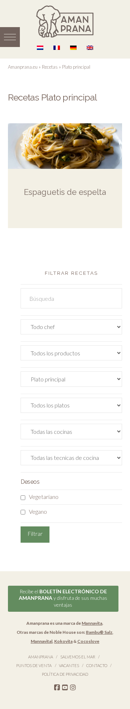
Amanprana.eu (23, 67)
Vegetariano (43, 496)
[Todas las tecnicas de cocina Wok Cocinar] (71, 459)
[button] (10, 37)
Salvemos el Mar (77, 656)
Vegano (38, 511)
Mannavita (92, 623)
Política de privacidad (65, 674)
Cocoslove (88, 641)
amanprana (40, 656)
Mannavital (41, 641)
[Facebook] (57, 687)
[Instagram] (73, 687)
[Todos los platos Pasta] (71, 407)
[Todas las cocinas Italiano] (71, 433)
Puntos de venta (34, 665)
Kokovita (63, 641)
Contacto (96, 665)
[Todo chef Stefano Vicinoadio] (71, 328)
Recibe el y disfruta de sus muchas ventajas (63, 597)
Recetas (50, 67)
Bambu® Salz (99, 632)
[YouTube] (65, 687)
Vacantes (69, 665)
